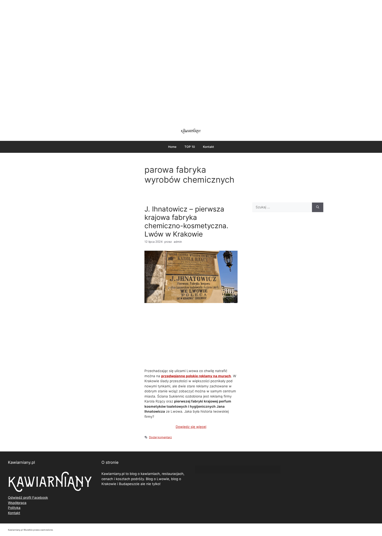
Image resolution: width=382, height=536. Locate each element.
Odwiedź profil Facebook (28, 498)
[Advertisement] (191, 61)
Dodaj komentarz (160, 437)
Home (172, 147)
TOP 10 (189, 147)
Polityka (14, 508)
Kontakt (208, 147)
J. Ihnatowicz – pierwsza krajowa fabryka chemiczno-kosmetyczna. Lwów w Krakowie (186, 221)
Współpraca (17, 503)
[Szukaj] (317, 207)
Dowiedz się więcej (191, 427)
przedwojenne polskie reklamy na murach (196, 376)
